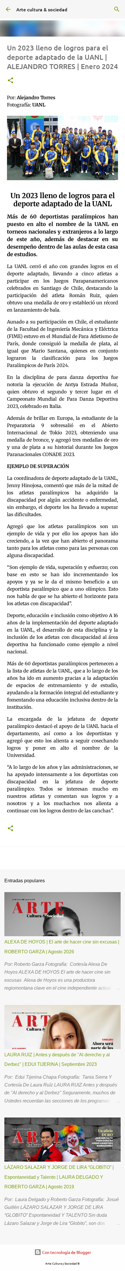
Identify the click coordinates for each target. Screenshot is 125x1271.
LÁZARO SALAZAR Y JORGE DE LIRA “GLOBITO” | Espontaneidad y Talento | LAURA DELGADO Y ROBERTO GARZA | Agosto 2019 (59, 1177)
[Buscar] (116, 9)
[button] (10, 81)
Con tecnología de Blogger (66, 1252)
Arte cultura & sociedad (41, 9)
